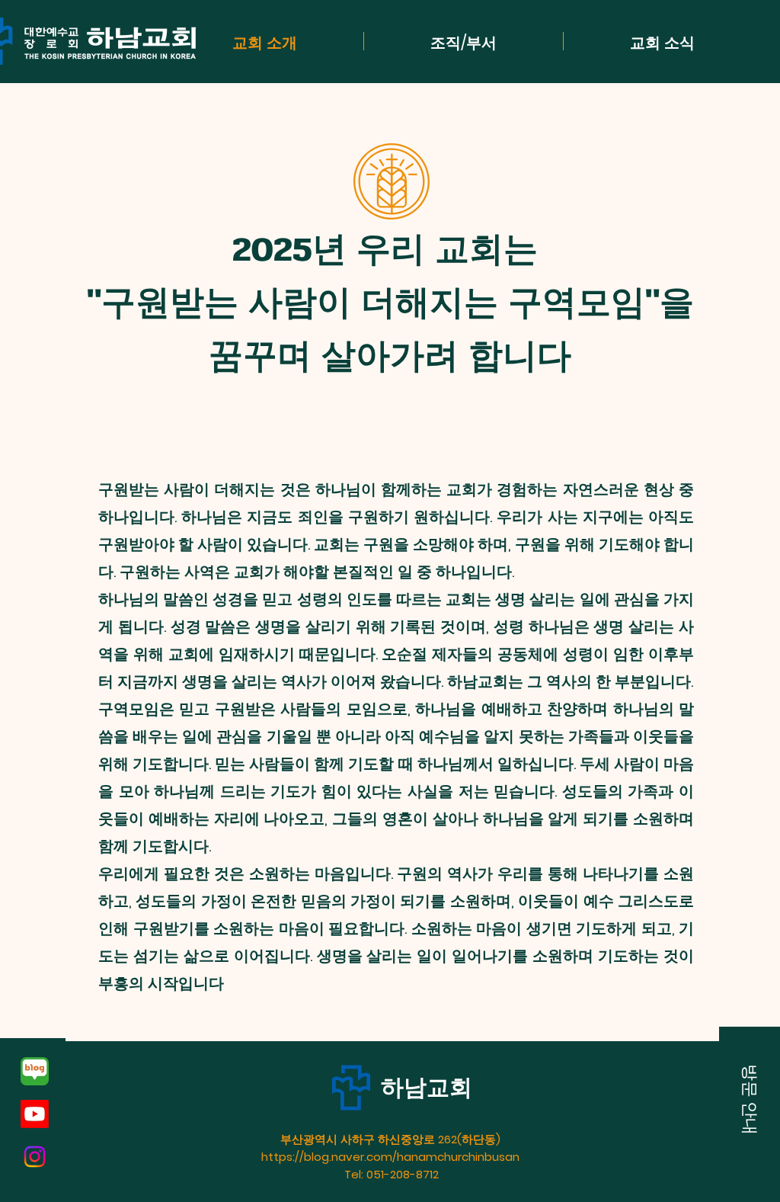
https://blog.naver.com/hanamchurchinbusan (392, 1157)
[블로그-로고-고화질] (35, 1071)
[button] (749, 1099)
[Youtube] (35, 1114)
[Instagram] (35, 1157)
